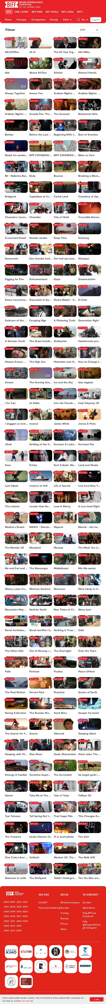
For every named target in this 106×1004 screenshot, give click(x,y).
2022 (25, 906)
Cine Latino (21, 11)
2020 (19, 930)
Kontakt (87, 902)
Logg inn (96, 19)
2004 (6, 921)
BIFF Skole (52, 11)
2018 (19, 921)
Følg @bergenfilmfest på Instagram (92, 924)
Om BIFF (43, 902)
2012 (12, 925)
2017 (19, 916)
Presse (64, 923)
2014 (19, 902)
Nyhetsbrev (89, 907)
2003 (6, 916)
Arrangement (38, 19)
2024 (25, 916)
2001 (6, 906)
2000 (6, 902)
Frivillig (64, 913)
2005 (6, 925)
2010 (12, 916)
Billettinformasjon (70, 902)
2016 (19, 911)
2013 (12, 930)
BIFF (8, 11)
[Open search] (78, 19)
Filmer (8, 19)
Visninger (21, 19)
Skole (63, 929)
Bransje (54, 19)
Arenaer (65, 907)
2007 (12, 902)
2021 (25, 902)
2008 (13, 906)
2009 (13, 911)
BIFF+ (80, 11)
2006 (6, 930)
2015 (19, 906)
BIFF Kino (37, 11)
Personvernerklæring (49, 907)
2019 (19, 925)
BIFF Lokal (67, 11)
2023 (25, 911)
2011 (12, 921)
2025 (25, 921)
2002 (6, 911)
